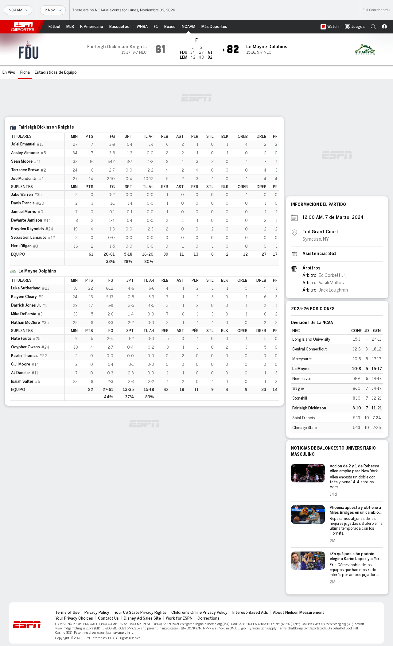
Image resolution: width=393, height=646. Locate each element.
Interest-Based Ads (250, 612)
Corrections (208, 618)
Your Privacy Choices (74, 618)
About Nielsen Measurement (298, 612)
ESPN (22, 26)
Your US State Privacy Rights (140, 612)
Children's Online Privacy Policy (199, 612)
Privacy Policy (96, 612)
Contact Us (108, 618)
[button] (373, 26)
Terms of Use (67, 612)
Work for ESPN (179, 618)
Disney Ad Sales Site (142, 618)
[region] (172, 199)
